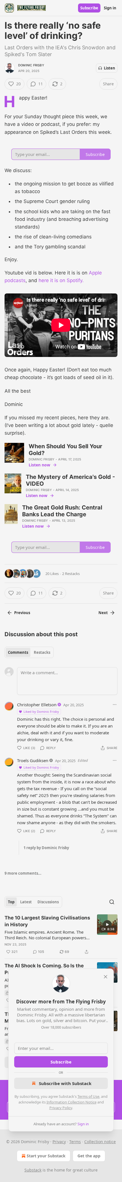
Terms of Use (88, 1096)
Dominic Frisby (31, 65)
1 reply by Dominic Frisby (46, 847)
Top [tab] (11, 901)
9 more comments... (23, 873)
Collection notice (100, 1141)
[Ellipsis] (114, 704)
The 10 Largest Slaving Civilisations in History (47, 921)
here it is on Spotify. (61, 280)
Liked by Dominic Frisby (41, 711)
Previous (22, 612)
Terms (75, 1141)
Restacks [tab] (42, 652)
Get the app (88, 1155)
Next (103, 612)
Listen (109, 68)
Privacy (59, 1141)
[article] (61, 934)
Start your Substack (46, 1155)
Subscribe (89, 7)
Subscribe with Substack (65, 1083)
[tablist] (29, 652)
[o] (107, 924)
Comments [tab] (18, 652)
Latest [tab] (26, 901)
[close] (105, 976)
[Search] (111, 902)
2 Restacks (71, 573)
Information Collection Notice (71, 1102)
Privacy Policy (60, 1107)
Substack (32, 1170)
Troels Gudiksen (32, 760)
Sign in (110, 7)
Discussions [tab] (48, 901)
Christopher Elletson (36, 704)
